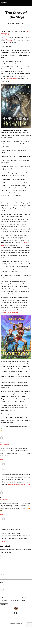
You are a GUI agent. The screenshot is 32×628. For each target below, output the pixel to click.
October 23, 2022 (6, 471)
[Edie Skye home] (16, 608)
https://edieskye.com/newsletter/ (19, 484)
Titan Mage (9, 40)
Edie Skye (16, 613)
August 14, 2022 (6, 526)
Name (2, 574)
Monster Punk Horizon (11, 312)
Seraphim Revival (11, 78)
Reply (1, 459)
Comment (3, 556)
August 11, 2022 (4, 499)
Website (2, 590)
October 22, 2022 (4, 444)
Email (2, 582)
